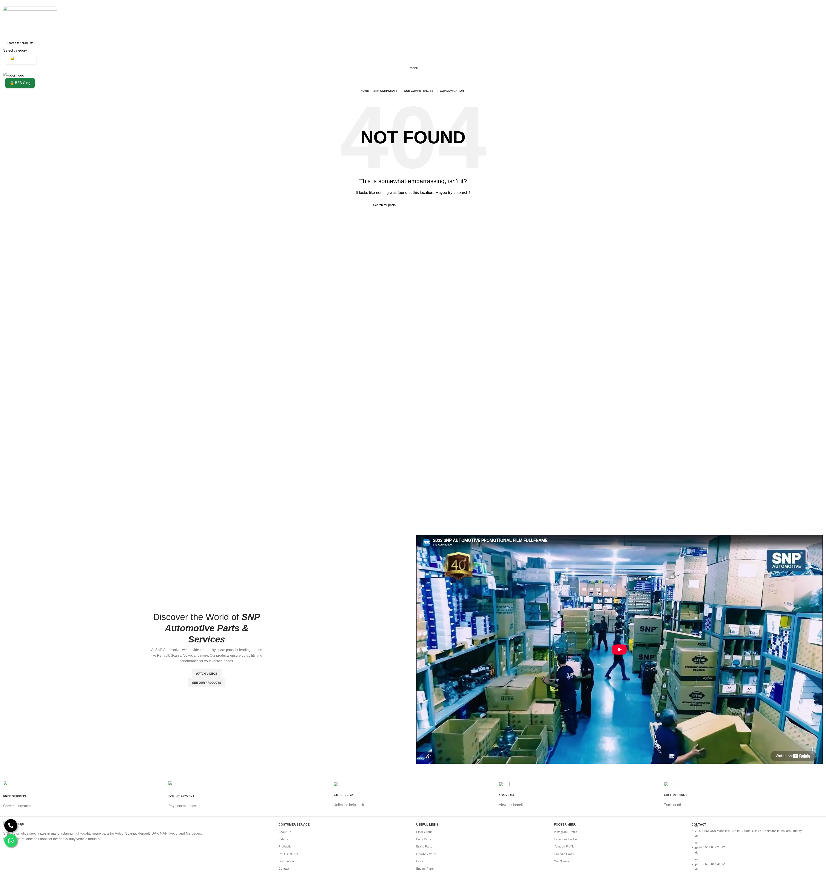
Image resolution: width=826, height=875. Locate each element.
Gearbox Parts (426, 854)
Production (286, 846)
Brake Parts (424, 846)
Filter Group (424, 832)
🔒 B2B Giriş (21, 58)
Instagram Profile (565, 832)
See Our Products (206, 682)
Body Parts (423, 839)
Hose (419, 861)
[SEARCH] (818, 45)
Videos (283, 839)
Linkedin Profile (564, 854)
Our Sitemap (562, 861)
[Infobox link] (82, 798)
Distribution (286, 861)
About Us (285, 832)
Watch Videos (206, 673)
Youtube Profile (564, 846)
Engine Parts (425, 868)
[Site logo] (30, 21)
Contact (284, 868)
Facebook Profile (565, 839)
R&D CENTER (288, 854)
